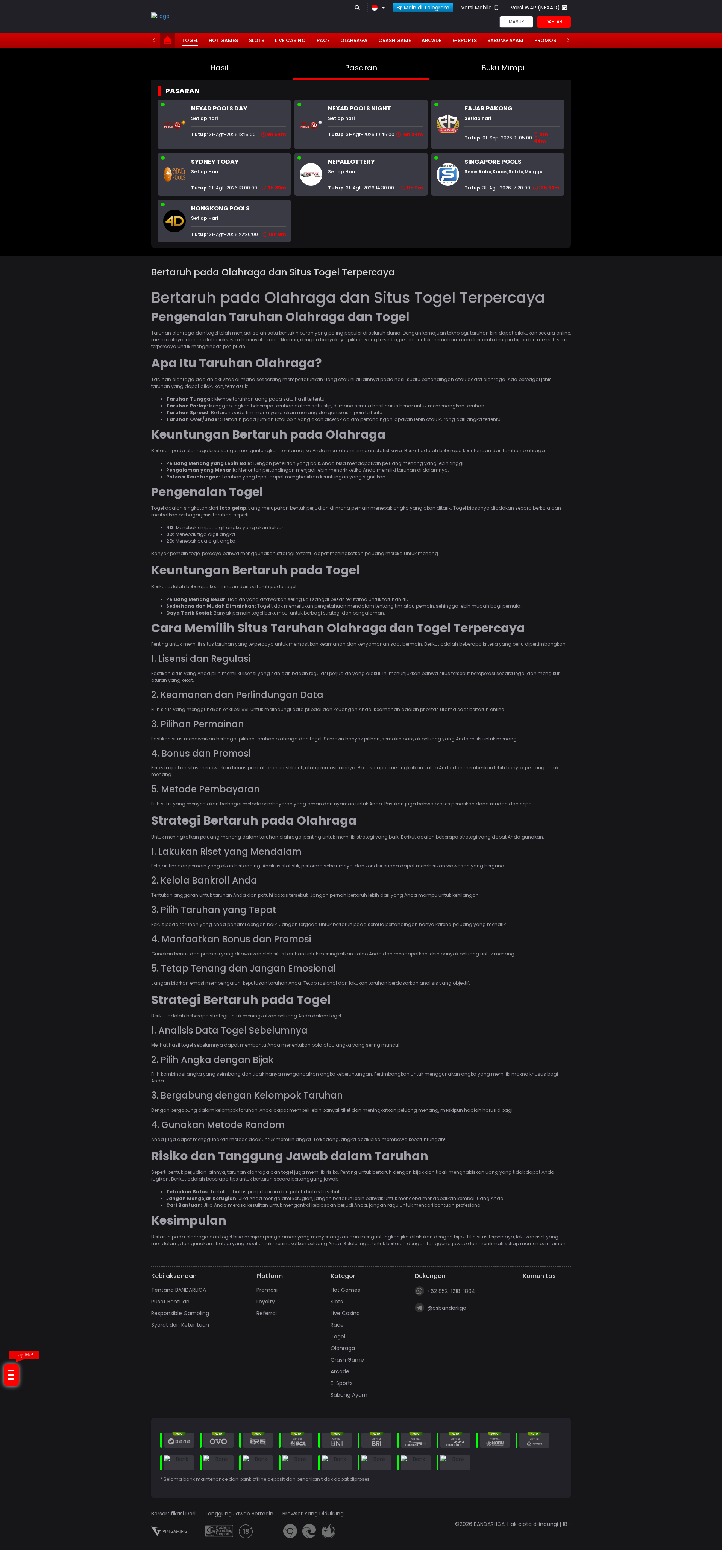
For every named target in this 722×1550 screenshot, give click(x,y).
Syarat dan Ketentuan (180, 1325)
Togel (190, 40)
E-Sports (464, 40)
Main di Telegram (426, 7)
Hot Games (223, 40)
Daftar (554, 21)
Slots (256, 40)
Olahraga (353, 40)
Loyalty (265, 1301)
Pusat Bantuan (170, 1301)
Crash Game (394, 40)
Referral (266, 1313)
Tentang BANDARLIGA (178, 1290)
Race (323, 40)
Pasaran (361, 67)
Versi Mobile (476, 7)
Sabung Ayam (505, 40)
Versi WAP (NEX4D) (535, 7)
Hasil (219, 67)
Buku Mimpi (502, 67)
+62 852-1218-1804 (451, 1291)
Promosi (546, 40)
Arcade (431, 40)
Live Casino (290, 40)
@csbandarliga (446, 1308)
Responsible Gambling (180, 1313)
